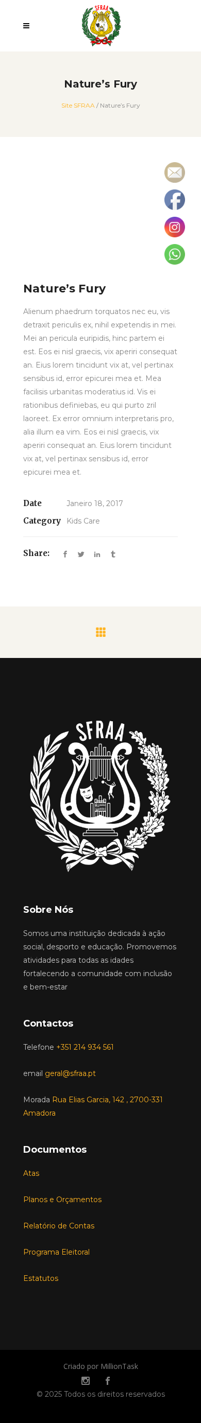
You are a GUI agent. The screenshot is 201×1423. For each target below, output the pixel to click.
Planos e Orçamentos (62, 1199)
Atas (31, 1173)
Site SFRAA (78, 105)
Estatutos (40, 1278)
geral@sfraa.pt (70, 1073)
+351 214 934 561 (85, 1047)
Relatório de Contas (58, 1225)
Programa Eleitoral (56, 1252)
